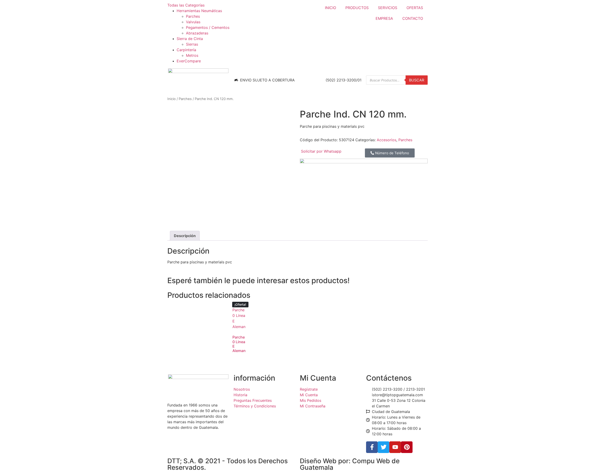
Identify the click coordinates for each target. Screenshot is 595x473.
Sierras (192, 44)
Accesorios (386, 140)
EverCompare (189, 61)
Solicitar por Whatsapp (321, 151)
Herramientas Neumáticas (199, 10)
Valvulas (193, 22)
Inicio (171, 99)
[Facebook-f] (372, 447)
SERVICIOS (387, 7)
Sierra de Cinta (190, 38)
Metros (192, 55)
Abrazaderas (197, 33)
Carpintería (186, 49)
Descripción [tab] (185, 235)
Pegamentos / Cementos (207, 27)
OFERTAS (415, 7)
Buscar (416, 80)
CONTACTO (412, 18)
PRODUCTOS (357, 7)
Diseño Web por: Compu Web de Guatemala (350, 464)
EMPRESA (384, 18)
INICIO (330, 7)
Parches (193, 16)
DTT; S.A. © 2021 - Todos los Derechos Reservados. (227, 464)
